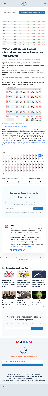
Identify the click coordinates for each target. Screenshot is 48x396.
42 (3, 161)
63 (24, 164)
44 (9, 161)
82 (39, 167)
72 (9, 167)
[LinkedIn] (29, 181)
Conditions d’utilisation (27, 380)
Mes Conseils (11, 374)
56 (3, 164)
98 (3, 173)
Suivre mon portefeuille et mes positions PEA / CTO (28, 59)
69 (42, 164)
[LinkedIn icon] (14, 250)
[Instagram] (30, 342)
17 (12, 155)
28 (3, 158)
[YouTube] (17, 342)
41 (42, 158)
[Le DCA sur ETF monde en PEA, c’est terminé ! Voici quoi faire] (9, 274)
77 (24, 167)
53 (37, 161)
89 (18, 170)
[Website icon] (16, 250)
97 (42, 170)
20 (21, 155)
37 (30, 158)
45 (12, 161)
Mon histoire (30, 376)
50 (28, 161)
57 (6, 164)
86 (9, 170)
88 (15, 170)
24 (33, 155)
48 (22, 161)
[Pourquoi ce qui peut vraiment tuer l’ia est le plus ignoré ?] (9, 295)
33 (18, 158)
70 (3, 167)
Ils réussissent (21, 378)
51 (31, 161)
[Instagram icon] (21, 250)
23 (30, 155)
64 (27, 164)
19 (18, 155)
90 (21, 170)
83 (42, 167)
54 (40, 161)
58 (9, 164)
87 (12, 170)
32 (15, 158)
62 (21, 164)
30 (9, 158)
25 (36, 155)
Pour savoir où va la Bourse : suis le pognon (16, 126)
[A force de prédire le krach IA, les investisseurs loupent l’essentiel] (39, 295)
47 (19, 161)
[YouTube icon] (24, 250)
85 (6, 170)
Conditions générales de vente (11, 380)
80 (33, 167)
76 (21, 167)
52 (34, 161)
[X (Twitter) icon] (19, 250)
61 (18, 164)
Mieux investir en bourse (33, 374)
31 (12, 158)
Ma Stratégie (29, 378)
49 (25, 161)
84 (3, 170)
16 (9, 155)
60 (15, 164)
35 (24, 158)
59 (12, 164)
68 (39, 164)
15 (6, 155)
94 (33, 170)
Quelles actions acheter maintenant (16, 376)
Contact (37, 378)
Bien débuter (38, 376)
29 (6, 158)
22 (27, 155)
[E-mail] (40, 181)
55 (43, 161)
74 (15, 167)
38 (33, 158)
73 (12, 167)
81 (36, 167)
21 (24, 155)
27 (42, 155)
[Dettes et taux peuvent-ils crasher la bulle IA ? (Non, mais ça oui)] (24, 274)
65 (30, 164)
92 (27, 170)
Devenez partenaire (40, 380)
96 (39, 170)
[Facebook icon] (11, 250)
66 (33, 164)
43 (6, 161)
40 (39, 158)
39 (36, 158)
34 (21, 158)
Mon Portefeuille (21, 374)
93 (30, 170)
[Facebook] (7, 181)
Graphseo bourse (24, 259)
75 (18, 167)
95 (36, 170)
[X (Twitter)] (18, 181)
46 (15, 161)
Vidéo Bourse (12, 378)
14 (3, 155)
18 (15, 155)
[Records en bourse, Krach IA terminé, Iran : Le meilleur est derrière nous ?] (39, 274)
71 (6, 167)
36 (27, 158)
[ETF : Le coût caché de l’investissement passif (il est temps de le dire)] (24, 295)
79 (30, 167)
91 (24, 170)
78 (27, 167)
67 (36, 164)
